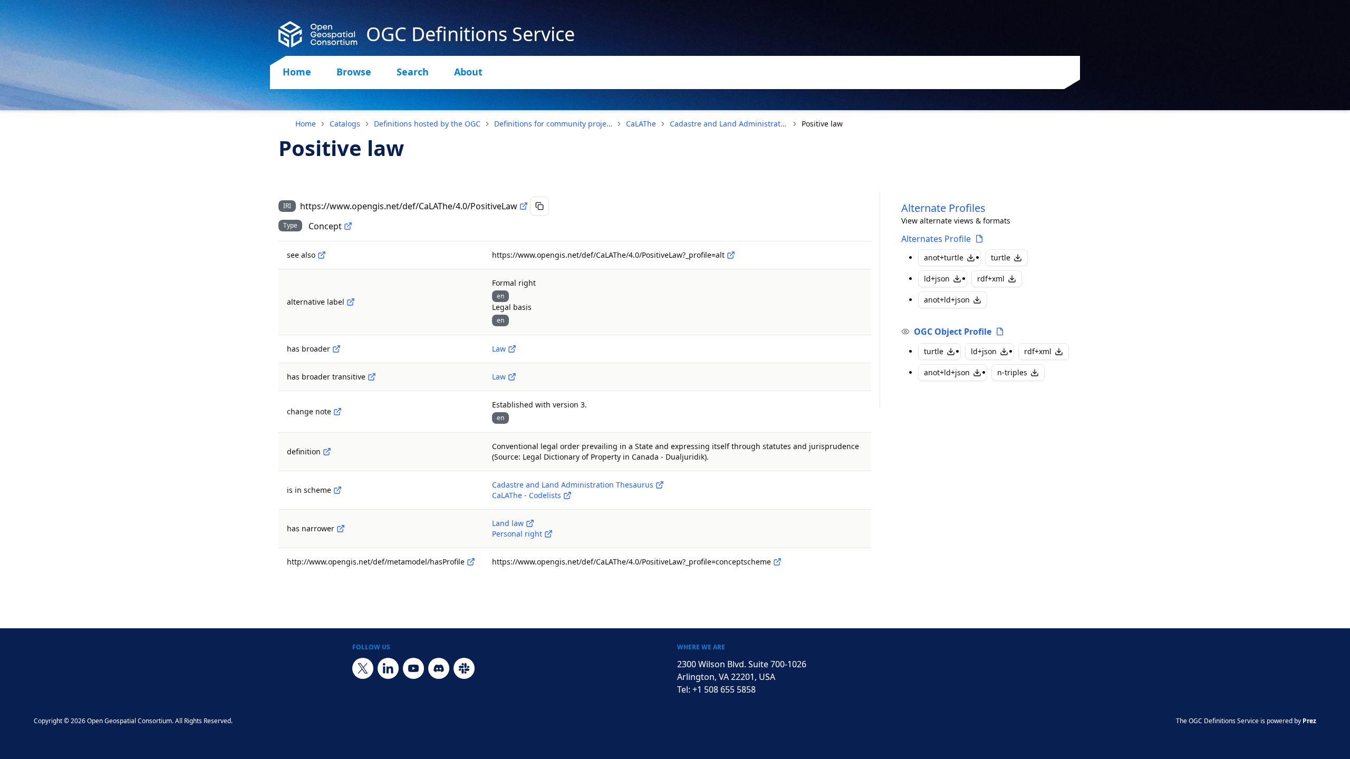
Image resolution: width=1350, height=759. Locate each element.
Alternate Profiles (943, 208)
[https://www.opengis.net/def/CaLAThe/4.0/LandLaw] (530, 523)
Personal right (517, 534)
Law (499, 349)
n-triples (1012, 372)
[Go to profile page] (979, 239)
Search (413, 71)
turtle (1000, 257)
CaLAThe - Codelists (526, 495)
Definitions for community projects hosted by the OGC (553, 124)
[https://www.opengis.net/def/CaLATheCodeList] (567, 495)
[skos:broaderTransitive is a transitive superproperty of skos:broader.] (372, 377)
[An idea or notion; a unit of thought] (348, 226)
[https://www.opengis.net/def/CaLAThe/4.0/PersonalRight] (548, 534)
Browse (353, 71)
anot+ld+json (947, 300)
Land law (508, 523)
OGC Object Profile (952, 331)
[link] (822, 124)
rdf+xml (991, 279)
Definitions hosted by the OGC (427, 124)
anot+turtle (943, 257)
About (468, 71)
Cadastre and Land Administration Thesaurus (729, 124)
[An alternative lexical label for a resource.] (350, 302)
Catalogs (345, 124)
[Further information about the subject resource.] (321, 255)
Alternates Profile (936, 239)
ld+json (937, 279)
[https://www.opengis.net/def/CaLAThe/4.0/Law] (512, 349)
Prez (1309, 720)
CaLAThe (641, 124)
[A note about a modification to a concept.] (337, 411)
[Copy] (539, 206)
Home (297, 71)
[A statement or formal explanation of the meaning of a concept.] (327, 451)
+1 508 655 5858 (724, 689)
